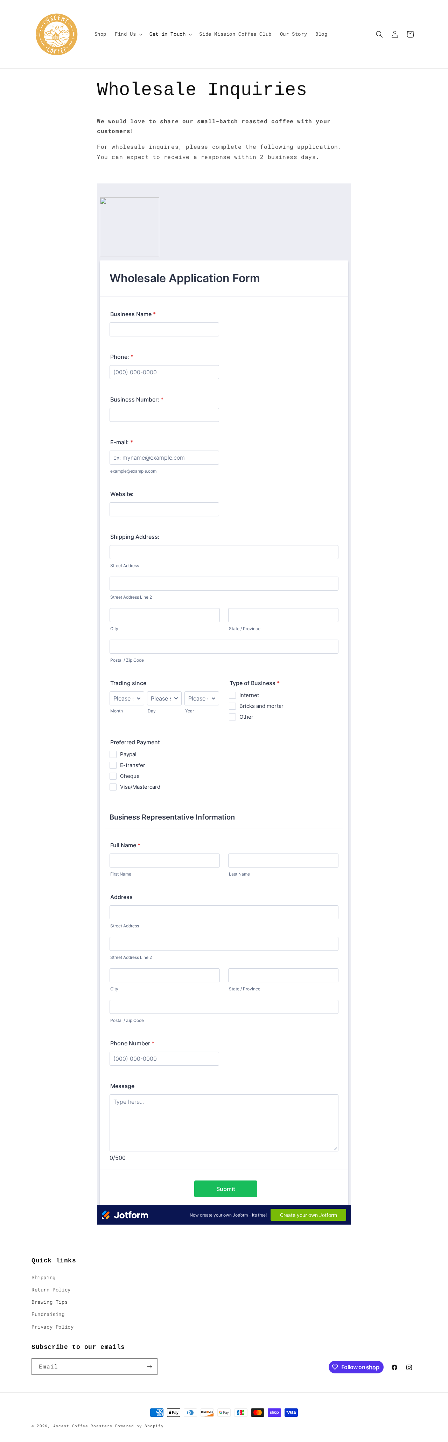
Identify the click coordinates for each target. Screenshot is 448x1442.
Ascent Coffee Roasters (82, 1425)
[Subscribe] (149, 1366)
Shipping (43, 1277)
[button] (128, 34)
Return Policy (51, 1289)
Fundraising (48, 1314)
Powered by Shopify (139, 1425)
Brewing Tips (49, 1301)
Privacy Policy (52, 1326)
